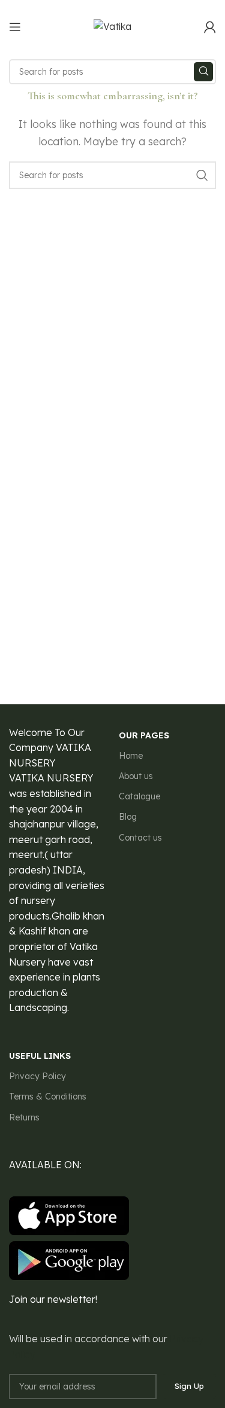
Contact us (140, 837)
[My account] (210, 27)
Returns (24, 1117)
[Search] (203, 71)
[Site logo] (112, 26)
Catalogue (139, 796)
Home (131, 755)
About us (136, 776)
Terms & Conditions (47, 1096)
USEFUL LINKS (40, 1055)
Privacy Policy (37, 1076)
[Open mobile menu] (15, 27)
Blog (128, 816)
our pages (144, 735)
